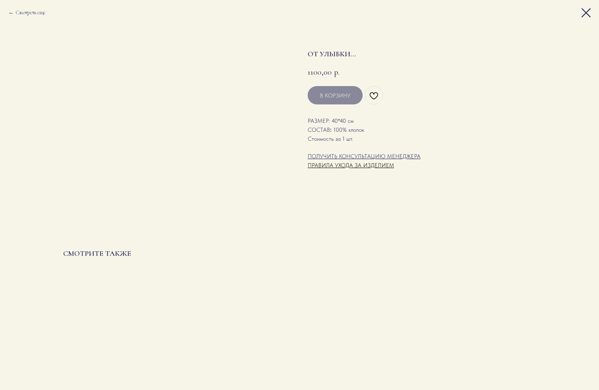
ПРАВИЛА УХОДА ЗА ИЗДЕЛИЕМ (351, 165)
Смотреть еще (30, 12)
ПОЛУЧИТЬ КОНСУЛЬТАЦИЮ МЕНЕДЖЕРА (364, 156)
